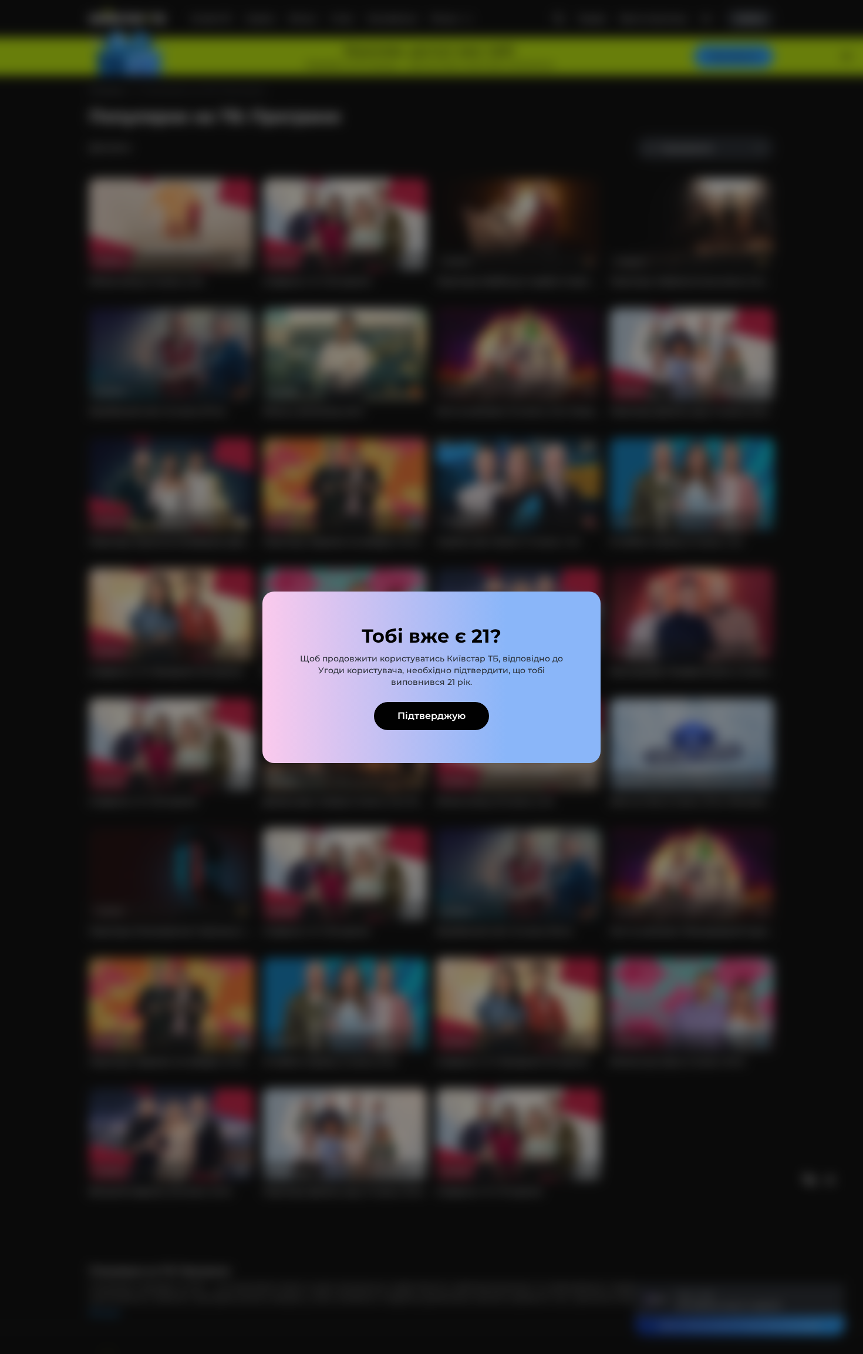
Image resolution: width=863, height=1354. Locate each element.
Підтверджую (431, 715)
